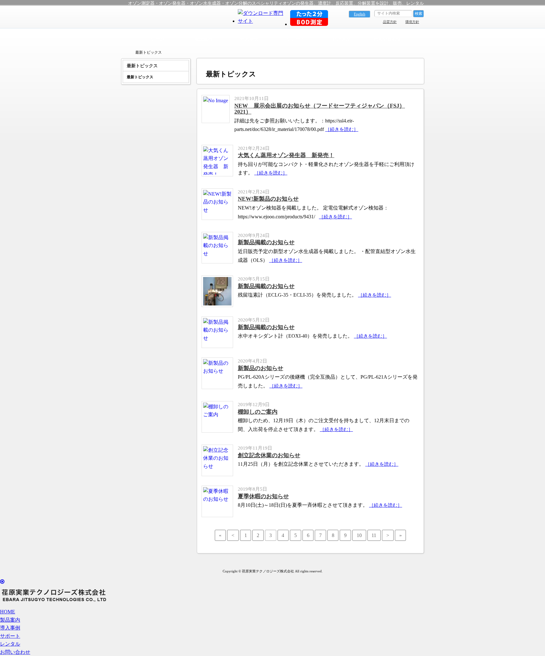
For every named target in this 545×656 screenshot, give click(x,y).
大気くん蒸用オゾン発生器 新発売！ (286, 155)
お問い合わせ (387, 38)
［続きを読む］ (341, 129)
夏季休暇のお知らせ (263, 496)
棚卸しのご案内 (258, 412)
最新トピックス (140, 77)
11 (374, 535)
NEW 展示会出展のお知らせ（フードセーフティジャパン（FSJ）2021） (319, 109)
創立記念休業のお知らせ (269, 455)
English (359, 14)
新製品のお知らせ (260, 368)
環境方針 (412, 22)
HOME (7, 611)
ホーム (157, 38)
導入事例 (249, 38)
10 (359, 535)
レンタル (341, 38)
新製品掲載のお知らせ (266, 242)
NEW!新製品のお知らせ (268, 199)
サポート (295, 38)
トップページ (124, 52)
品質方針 (390, 22)
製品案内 (204, 38)
